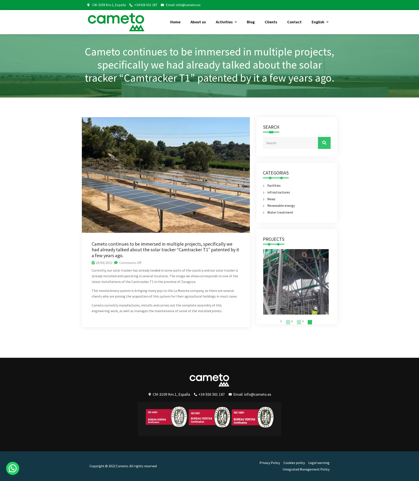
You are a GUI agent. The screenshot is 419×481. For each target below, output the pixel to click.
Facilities (274, 185)
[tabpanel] (295, 282)
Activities (224, 21)
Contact (294, 21)
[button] (226, 22)
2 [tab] (299, 322)
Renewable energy (281, 205)
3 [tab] (310, 322)
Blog (251, 21)
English (318, 21)
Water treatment (280, 212)
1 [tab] (288, 322)
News (271, 199)
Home (175, 21)
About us (198, 21)
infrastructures (278, 192)
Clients (271, 21)
